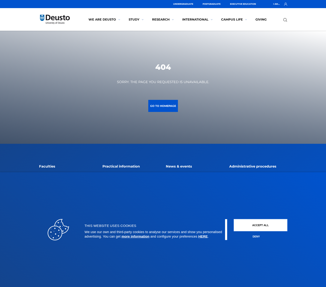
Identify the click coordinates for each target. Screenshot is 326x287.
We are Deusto (102, 19)
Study (134, 19)
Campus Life (232, 19)
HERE (203, 236)
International (195, 19)
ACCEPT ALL (260, 225)
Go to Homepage (163, 106)
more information (135, 236)
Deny (256, 236)
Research (161, 19)
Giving (261, 19)
